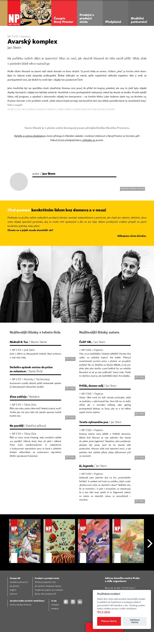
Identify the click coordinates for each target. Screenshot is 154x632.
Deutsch (13, 594)
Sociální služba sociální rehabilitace (27, 601)
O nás (54, 601)
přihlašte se (88, 140)
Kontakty (55, 605)
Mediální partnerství (19, 582)
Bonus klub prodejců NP (45, 594)
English (13, 590)
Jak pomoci (14, 586)
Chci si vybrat (103, 612)
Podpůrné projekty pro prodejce (49, 590)
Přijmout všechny (109, 621)
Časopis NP (15, 578)
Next (149, 554)
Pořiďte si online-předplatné (29, 136)
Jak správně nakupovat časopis (48, 586)
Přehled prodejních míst (45, 582)
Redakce (55, 609)
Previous (4, 554)
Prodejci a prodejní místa (47, 578)
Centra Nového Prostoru (21, 605)
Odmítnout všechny (135, 621)
